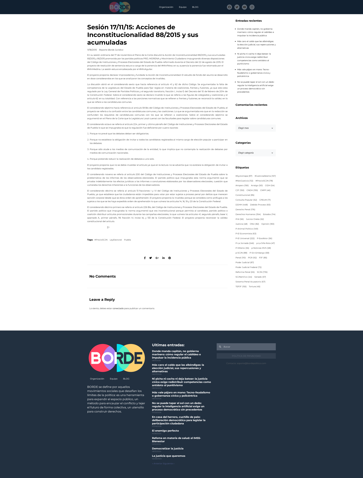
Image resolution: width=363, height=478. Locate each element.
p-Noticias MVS (261, 248)
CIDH (270, 185)
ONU (254, 224)
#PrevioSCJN (100, 240)
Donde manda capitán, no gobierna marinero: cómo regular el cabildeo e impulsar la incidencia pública (255, 32)
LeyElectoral (116, 240)
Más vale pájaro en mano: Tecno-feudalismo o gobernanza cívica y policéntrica (253, 72)
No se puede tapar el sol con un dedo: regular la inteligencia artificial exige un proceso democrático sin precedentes (178, 406)
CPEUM (265, 200)
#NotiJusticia (244, 180)
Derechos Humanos (248, 214)
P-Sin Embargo (259, 253)
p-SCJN (241, 253)
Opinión (267, 224)
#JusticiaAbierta (265, 176)
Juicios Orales (255, 219)
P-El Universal (245, 238)
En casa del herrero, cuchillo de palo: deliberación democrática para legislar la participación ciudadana (178, 420)
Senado (260, 277)
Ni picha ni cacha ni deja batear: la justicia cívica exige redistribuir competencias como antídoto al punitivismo (181, 382)
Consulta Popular (246, 200)
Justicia (242, 224)
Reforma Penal (245, 272)
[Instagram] (252, 7)
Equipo (182, 7)
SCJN (262, 272)
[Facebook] (229, 7)
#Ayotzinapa (244, 176)
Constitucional (245, 195)
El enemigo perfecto (165, 430)
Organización (166, 7)
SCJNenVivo (244, 277)
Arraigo (257, 185)
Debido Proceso (260, 204)
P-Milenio (242, 248)
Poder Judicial (245, 262)
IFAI (240, 219)
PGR (252, 257)
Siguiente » (168, 463)
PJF (263, 257)
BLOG (195, 7)
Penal (241, 257)
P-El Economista (246, 233)
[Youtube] (244, 7)
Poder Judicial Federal (249, 267)
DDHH (242, 204)
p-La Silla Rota (265, 243)
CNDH (252, 190)
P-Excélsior (264, 238)
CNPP (265, 190)
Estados (269, 214)
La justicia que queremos (168, 455)
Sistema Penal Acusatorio (250, 281)
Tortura (254, 286)
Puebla (127, 240)
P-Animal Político (247, 228)
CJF (240, 190)
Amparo (242, 185)
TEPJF (241, 286)
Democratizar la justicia (167, 448)
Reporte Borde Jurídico (111, 49)
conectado (118, 308)
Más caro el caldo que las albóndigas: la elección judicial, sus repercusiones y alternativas (256, 44)
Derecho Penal (245, 209)
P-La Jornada (245, 243)
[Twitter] (236, 7)
